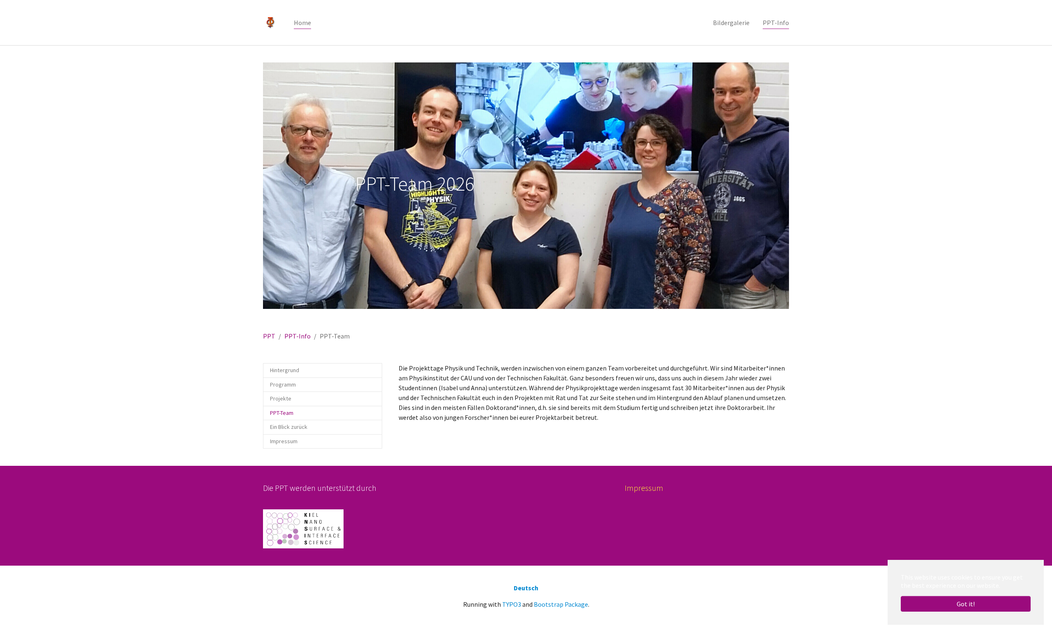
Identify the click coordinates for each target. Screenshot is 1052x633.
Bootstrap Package (561, 604)
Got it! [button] (966, 604)
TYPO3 (511, 604)
